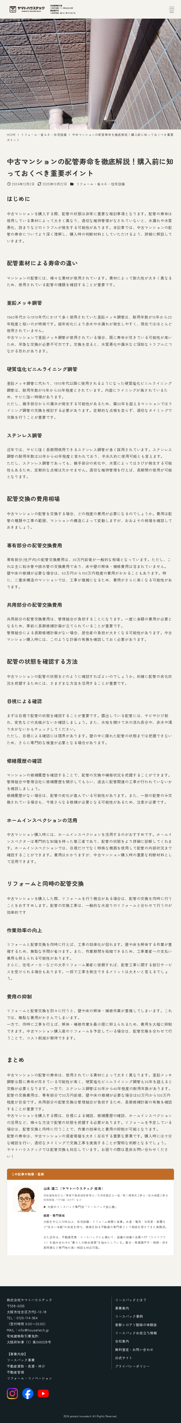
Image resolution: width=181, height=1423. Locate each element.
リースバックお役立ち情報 (136, 1332)
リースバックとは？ (131, 1299)
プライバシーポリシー (132, 1366)
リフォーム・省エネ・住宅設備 (100, 183)
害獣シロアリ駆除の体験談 (136, 1324)
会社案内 (122, 1341)
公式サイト (123, 1357)
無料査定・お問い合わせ (134, 1349)
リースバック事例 (129, 1316)
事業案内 (122, 1308)
